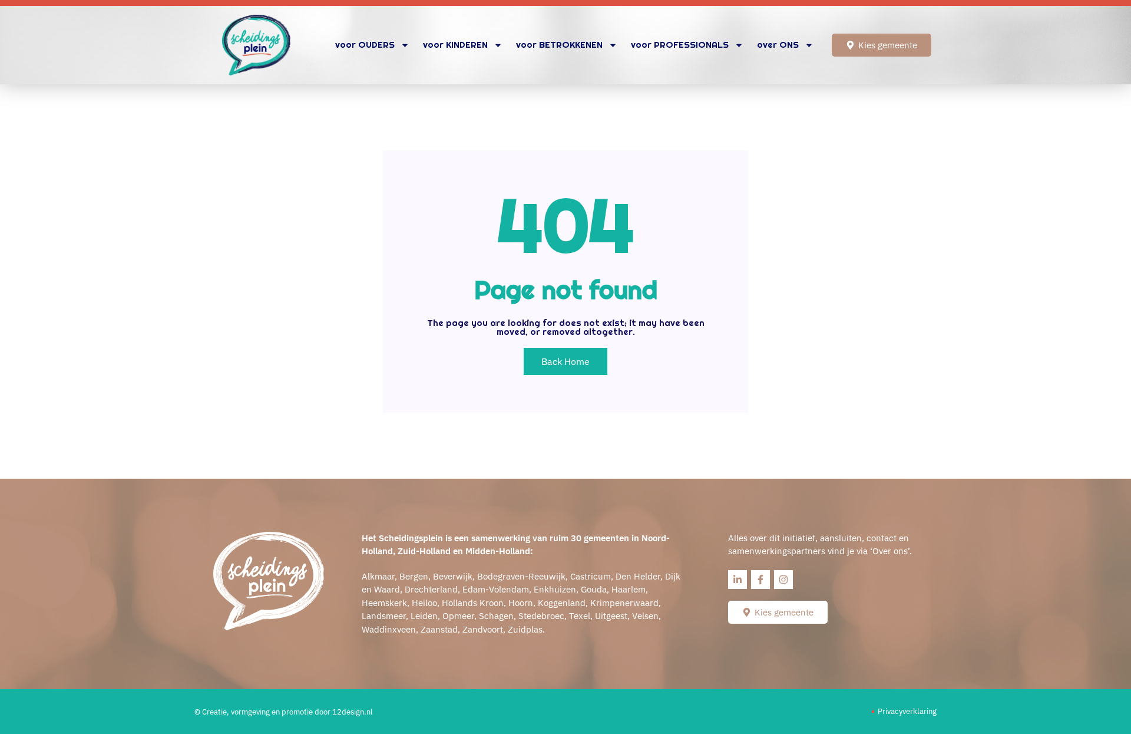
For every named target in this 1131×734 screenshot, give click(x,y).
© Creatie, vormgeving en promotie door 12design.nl (283, 712)
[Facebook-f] (760, 579)
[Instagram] (783, 579)
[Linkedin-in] (737, 579)
